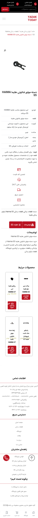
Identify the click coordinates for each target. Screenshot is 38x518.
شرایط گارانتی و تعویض (19, 474)
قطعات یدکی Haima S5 (14, 211)
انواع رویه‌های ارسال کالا (19, 461)
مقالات (19, 436)
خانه (33, 31)
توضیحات (27, 224)
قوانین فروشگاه (19, 456)
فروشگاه (19, 431)
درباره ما (19, 440)
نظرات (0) (14, 224)
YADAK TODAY (32, 18)
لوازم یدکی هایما (25, 31)
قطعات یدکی (28, 211)
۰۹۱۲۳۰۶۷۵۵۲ (16, 400)
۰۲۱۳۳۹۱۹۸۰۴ (28, 5)
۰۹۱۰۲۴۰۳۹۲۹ (6, 396)
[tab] (29, 224)
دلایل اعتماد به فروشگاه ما (19, 487)
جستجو (5, 9)
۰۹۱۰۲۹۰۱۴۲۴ (10, 5)
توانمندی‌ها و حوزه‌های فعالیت (19, 496)
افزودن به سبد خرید (11, 305)
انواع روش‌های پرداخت (19, 465)
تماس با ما (19, 444)
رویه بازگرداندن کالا (19, 470)
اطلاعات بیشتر (26, 297)
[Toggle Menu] (4, 19)
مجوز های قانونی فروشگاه (19, 491)
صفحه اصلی (19, 422)
